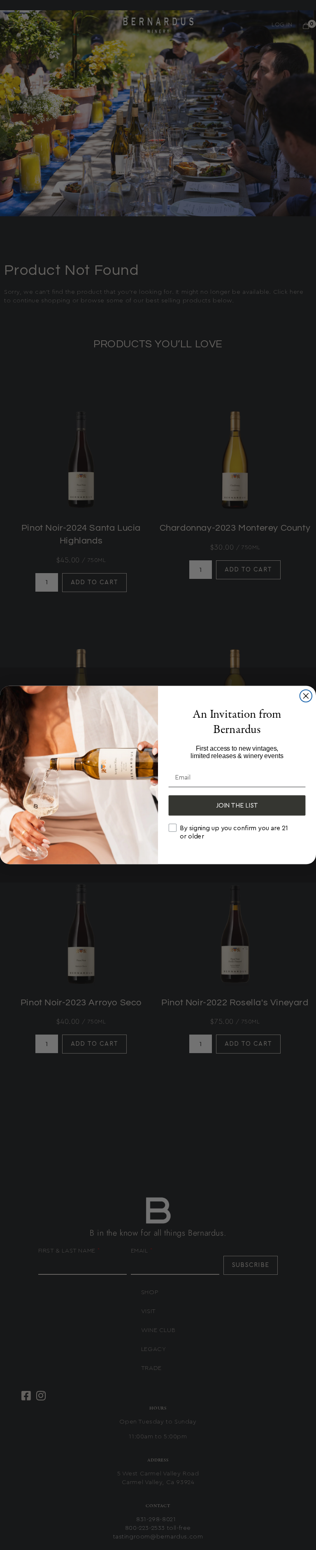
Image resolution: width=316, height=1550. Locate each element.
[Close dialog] (306, 696)
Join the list (237, 805)
